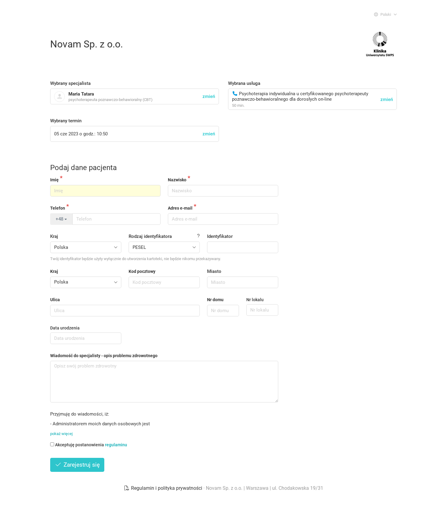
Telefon (57, 208)
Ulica (55, 299)
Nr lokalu (255, 299)
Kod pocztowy (142, 271)
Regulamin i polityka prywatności (166, 488)
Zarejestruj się (81, 464)
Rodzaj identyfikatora (150, 236)
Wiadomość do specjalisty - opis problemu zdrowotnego (104, 355)
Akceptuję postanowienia (91, 444)
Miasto (214, 271)
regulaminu (116, 444)
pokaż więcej (61, 433)
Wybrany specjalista (70, 83)
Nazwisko (177, 179)
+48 (60, 219)
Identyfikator (220, 236)
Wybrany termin (65, 121)
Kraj (54, 236)
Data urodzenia (65, 328)
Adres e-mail (180, 208)
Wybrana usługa (244, 83)
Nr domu (215, 299)
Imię (54, 179)
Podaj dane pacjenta (83, 167)
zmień (386, 99)
